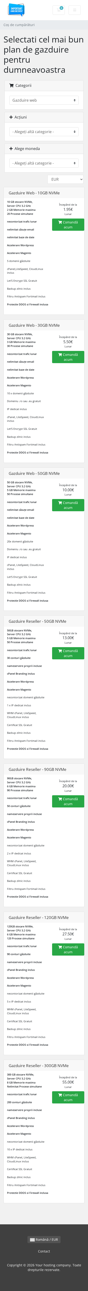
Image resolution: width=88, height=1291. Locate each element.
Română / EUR (46, 1239)
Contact (44, 1251)
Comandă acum (70, 224)
